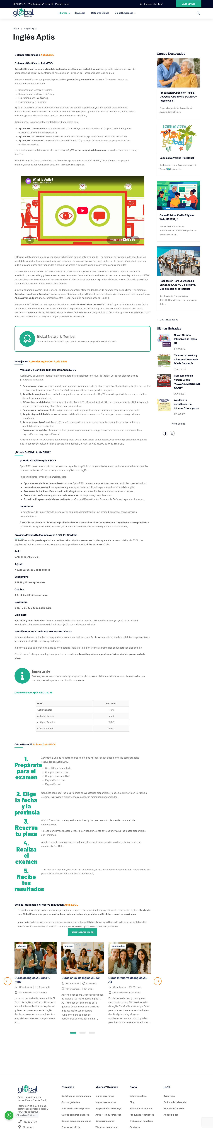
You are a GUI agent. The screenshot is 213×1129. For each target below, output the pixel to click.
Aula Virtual (188, 3)
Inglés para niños (104, 1095)
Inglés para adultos (105, 1102)
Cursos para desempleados (76, 1120)
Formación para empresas (75, 1108)
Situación (27, 1127)
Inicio (16, 28)
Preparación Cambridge (108, 1108)
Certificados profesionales (76, 1095)
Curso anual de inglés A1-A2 (80, 977)
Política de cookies (174, 1108)
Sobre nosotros (138, 1095)
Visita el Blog (178, 423)
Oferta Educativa (168, 319)
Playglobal (79, 12)
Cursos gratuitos (70, 1102)
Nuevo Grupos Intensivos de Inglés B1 (185, 339)
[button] (73, 1033)
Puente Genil (62, 3)
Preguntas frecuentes (142, 1114)
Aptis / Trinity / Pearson (108, 1114)
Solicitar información (82, 932)
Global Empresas (124, 12)
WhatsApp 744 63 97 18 (40, 3)
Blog (132, 1102)
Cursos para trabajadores (75, 1114)
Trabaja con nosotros (141, 1120)
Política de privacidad (175, 1102)
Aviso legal (169, 1095)
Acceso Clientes (153, 3)
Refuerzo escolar (104, 1120)
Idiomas (63, 12)
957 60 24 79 (19, 3)
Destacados (118, 945)
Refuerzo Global (100, 12)
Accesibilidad (171, 1114)
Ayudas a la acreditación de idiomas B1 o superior (186, 404)
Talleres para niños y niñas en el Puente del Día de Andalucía (186, 359)
